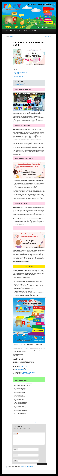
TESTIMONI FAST (27, 30)
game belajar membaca (30, 418)
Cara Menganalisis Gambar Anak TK (22, 75)
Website (15, 460)
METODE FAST (18, 346)
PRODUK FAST (19, 30)
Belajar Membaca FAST (24, 415)
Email (15, 455)
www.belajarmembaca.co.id (20, 84)
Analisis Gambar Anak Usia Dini (21, 73)
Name (15, 449)
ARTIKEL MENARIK (28, 32)
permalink (37, 422)
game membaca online (32, 420)
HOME (7, 30)
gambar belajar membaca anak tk (26, 416)
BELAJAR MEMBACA (27, 422)
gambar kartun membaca (32, 417)
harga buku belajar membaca (17, 422)
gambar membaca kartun (22, 418)
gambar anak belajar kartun (36, 415)
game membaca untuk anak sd (22, 421)
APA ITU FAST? (13, 30)
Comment (16, 434)
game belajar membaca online (18, 420)
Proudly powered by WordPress (29, 472)
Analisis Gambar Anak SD (20, 76)
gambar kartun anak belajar (36, 416)
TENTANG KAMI (15, 32)
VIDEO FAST (34, 30)
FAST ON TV (8, 32)
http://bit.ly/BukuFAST (23, 366)
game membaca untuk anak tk (32, 421)
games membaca (40, 421)
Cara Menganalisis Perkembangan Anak (22, 77)
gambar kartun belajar (24, 417)
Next (51, 36)
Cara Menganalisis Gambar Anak (21, 72)
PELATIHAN (22, 32)
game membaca (25, 420)
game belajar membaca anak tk (39, 418)
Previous (47, 36)
